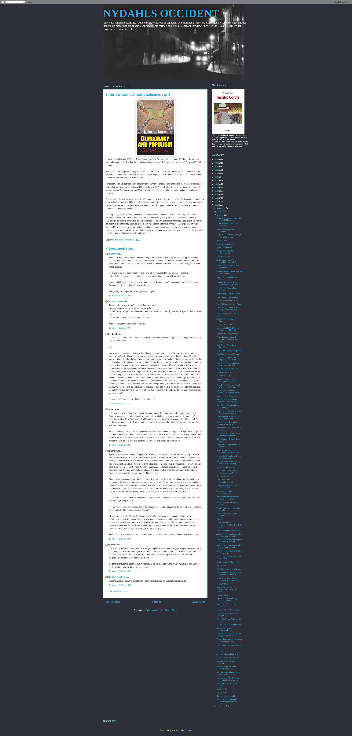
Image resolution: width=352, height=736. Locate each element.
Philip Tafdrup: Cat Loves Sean (228, 304)
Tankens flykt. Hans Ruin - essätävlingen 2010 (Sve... (228, 283)
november (221, 211)
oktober (220, 215)
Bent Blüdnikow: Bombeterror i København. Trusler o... (228, 574)
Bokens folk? (221, 240)
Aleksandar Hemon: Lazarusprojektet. (224, 629)
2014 (217, 191)
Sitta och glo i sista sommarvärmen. (224, 492)
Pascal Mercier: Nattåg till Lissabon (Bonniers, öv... (227, 701)
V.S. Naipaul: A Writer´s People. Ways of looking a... (229, 635)
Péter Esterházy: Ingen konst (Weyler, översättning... (228, 386)
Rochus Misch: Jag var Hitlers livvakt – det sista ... (228, 423)
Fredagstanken (222, 595)
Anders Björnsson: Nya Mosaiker (225, 230)
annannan (113, 254)
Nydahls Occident (116, 301)
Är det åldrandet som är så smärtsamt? (227, 225)
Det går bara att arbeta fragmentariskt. (225, 252)
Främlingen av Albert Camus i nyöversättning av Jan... (228, 679)
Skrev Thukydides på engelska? (229, 351)
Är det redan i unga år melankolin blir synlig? (226, 261)
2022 (217, 174)
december (221, 208)
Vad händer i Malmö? (224, 376)
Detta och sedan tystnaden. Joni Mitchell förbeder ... (229, 219)
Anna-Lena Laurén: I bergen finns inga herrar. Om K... (227, 472)
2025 (217, 163)
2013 (217, 194)
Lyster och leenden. (224, 247)
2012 (217, 198)
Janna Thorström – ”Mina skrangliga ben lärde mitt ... (228, 380)
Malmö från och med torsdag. (228, 354)
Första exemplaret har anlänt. (228, 610)
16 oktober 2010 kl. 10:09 (120, 585)
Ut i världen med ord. (224, 476)
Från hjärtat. (221, 651)
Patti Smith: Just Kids (225, 256)
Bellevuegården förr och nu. (227, 301)
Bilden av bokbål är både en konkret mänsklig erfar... (227, 329)
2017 (217, 180)
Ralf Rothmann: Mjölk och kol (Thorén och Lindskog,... (228, 463)
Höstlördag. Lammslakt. (225, 696)
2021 (217, 177)
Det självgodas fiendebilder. (227, 369)
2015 (217, 187)
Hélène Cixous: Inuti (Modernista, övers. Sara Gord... (227, 589)
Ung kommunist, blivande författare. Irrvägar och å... (227, 401)
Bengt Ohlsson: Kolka (225, 244)
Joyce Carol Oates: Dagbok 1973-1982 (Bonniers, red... (228, 579)
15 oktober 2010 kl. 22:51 (120, 445)
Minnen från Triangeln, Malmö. (228, 294)
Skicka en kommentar (118, 591)
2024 (217, 167)
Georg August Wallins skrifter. (228, 562)
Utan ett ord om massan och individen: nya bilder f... (227, 498)
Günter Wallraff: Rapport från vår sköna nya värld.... (229, 272)
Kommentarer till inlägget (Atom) (162, 610)
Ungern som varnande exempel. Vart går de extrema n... (229, 412)
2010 (217, 205)
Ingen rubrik (221, 566)
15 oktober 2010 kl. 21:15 (120, 403)
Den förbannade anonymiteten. (228, 569)
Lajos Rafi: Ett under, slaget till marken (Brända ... (228, 600)
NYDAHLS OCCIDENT (161, 13)
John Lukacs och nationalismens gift (224, 481)
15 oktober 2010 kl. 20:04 (120, 328)
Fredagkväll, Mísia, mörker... (227, 334)
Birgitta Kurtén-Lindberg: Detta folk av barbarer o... (228, 457)
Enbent (219, 519)
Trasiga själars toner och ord (227, 658)
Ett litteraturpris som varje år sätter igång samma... (227, 418)
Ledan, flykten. (222, 584)
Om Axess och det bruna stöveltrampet (226, 668)
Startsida (156, 601)
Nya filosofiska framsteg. (226, 467)
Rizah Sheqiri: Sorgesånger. (227, 297)
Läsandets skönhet (224, 372)
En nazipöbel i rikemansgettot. (228, 530)
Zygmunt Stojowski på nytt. (227, 654)
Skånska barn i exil (224, 325)
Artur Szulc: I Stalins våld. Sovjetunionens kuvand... (227, 309)
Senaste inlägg (113, 601)
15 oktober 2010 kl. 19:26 (120, 295)
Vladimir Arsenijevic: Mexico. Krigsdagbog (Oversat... (228, 359)
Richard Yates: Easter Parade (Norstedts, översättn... (228, 434)
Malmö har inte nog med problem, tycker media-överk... (226, 339)
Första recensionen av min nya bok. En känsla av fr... (228, 236)
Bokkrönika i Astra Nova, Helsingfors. (226, 346)
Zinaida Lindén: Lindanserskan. (228, 625)
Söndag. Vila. (221, 689)
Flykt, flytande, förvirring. (226, 396)
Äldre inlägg (198, 601)
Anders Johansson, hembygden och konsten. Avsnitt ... (229, 541)
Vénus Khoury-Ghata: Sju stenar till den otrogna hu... (229, 640)
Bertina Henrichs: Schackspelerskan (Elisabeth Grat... (229, 525)
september (221, 706)
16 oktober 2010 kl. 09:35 (120, 571)
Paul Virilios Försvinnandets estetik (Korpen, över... (227, 364)
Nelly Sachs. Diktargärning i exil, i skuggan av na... (227, 406)
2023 (217, 170)
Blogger (188, 730)
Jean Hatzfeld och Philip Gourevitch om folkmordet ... (228, 451)
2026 (217, 160)
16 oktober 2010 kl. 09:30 (120, 539)
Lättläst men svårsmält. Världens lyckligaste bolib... (228, 392)
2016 (217, 184)
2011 (217, 201)
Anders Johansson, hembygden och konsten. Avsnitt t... (229, 535)
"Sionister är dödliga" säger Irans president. (227, 486)
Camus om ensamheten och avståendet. (227, 267)
